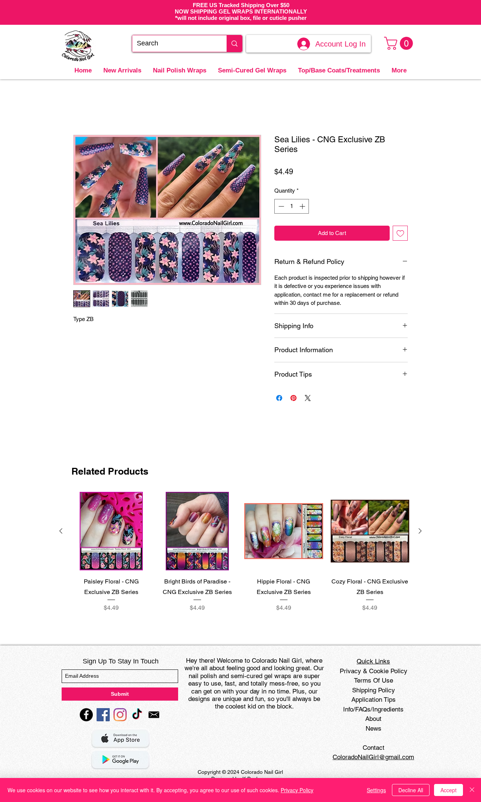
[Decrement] (280, 206)
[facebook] (86, 714)
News (373, 728)
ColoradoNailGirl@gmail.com (373, 757)
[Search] (234, 43)
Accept (448, 790)
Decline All (410, 790)
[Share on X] (307, 398)
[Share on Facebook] (279, 398)
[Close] (471, 790)
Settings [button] (376, 790)
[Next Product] (420, 530)
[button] (400, 43)
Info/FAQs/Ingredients (373, 709)
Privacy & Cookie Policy (373, 671)
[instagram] (120, 714)
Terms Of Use (373, 680)
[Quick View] (111, 531)
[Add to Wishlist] (400, 233)
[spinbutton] (292, 206)
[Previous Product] (60, 530)
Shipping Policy (373, 690)
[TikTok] (137, 714)
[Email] (153, 714)
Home (81, 106)
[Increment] (303, 206)
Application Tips (373, 699)
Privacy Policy (297, 790)
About (373, 718)
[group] (240, 557)
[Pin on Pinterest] (293, 398)
